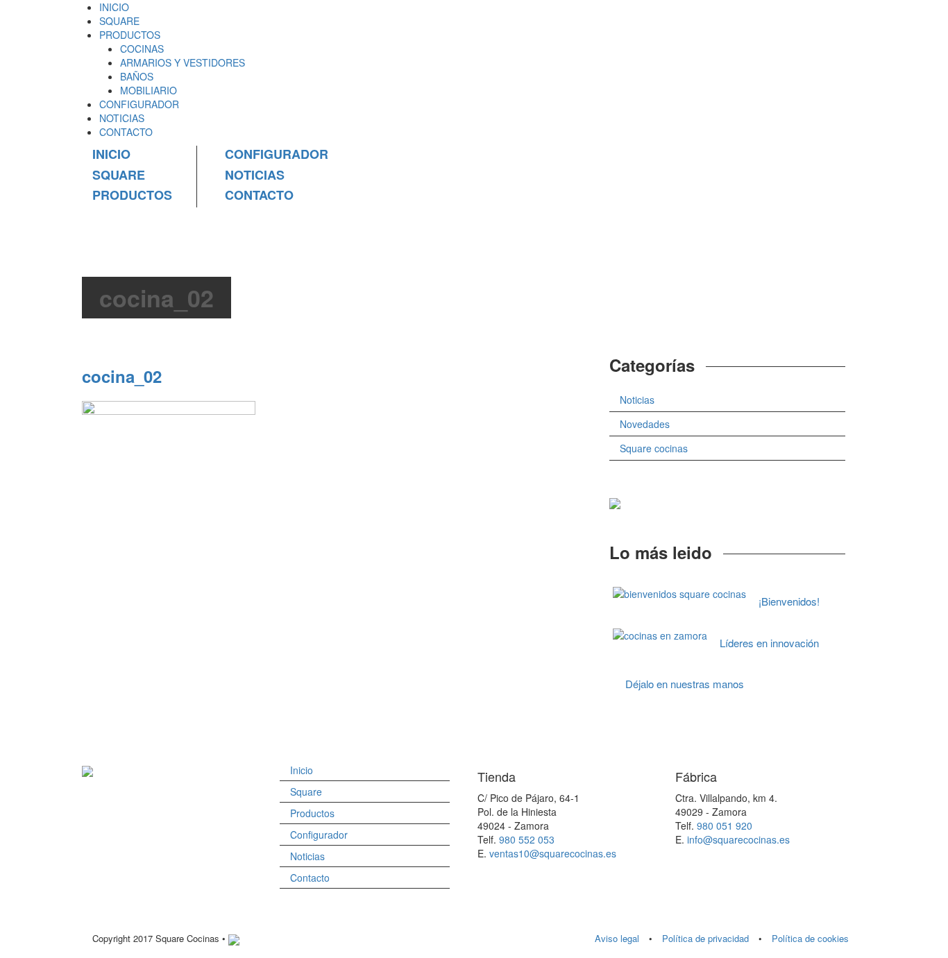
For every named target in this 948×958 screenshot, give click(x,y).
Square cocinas (654, 448)
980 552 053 (527, 839)
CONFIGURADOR (139, 104)
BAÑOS (136, 76)
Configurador (319, 834)
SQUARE (119, 21)
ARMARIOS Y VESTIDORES (182, 62)
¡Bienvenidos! (789, 601)
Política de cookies (810, 938)
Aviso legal (617, 938)
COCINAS (142, 48)
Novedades (645, 424)
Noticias (637, 400)
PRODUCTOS (129, 35)
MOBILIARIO (148, 90)
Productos (312, 813)
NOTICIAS (121, 118)
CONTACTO (126, 132)
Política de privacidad (705, 938)
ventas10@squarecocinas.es (552, 853)
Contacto (310, 877)
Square (306, 791)
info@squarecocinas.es (738, 839)
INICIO (114, 7)
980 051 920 (724, 825)
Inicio (301, 770)
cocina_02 (122, 376)
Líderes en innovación (769, 642)
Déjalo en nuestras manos (684, 683)
